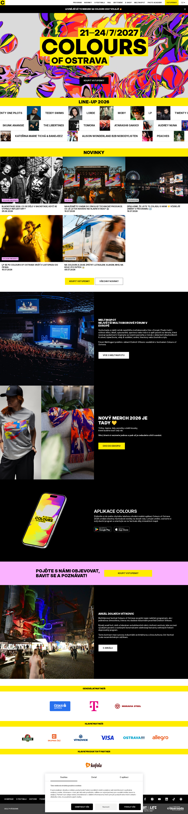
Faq (109, 2)
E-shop (128, 2)
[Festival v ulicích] (148, 808)
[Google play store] (102, 529)
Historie (33, 799)
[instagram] (152, 799)
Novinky (88, 2)
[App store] (122, 529)
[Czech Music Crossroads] (175, 808)
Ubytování (118, 2)
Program (77, 2)
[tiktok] (173, 799)
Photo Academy (155, 2)
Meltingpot (139, 2)
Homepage (8, 799)
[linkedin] (166, 799)
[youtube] (159, 799)
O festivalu (99, 2)
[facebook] (145, 799)
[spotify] (181, 799)
